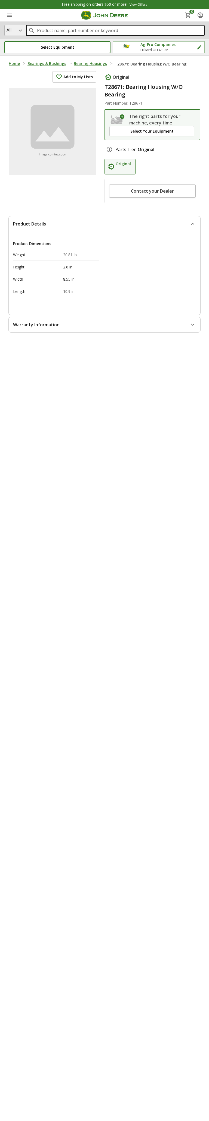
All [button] (9, 30)
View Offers (138, 4)
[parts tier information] (109, 149)
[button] (57, 47)
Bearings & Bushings (46, 63)
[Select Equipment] (117, 119)
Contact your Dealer (152, 191)
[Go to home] (104, 15)
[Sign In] (200, 15)
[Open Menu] (9, 15)
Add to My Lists (78, 76)
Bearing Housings (90, 63)
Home (14, 63)
